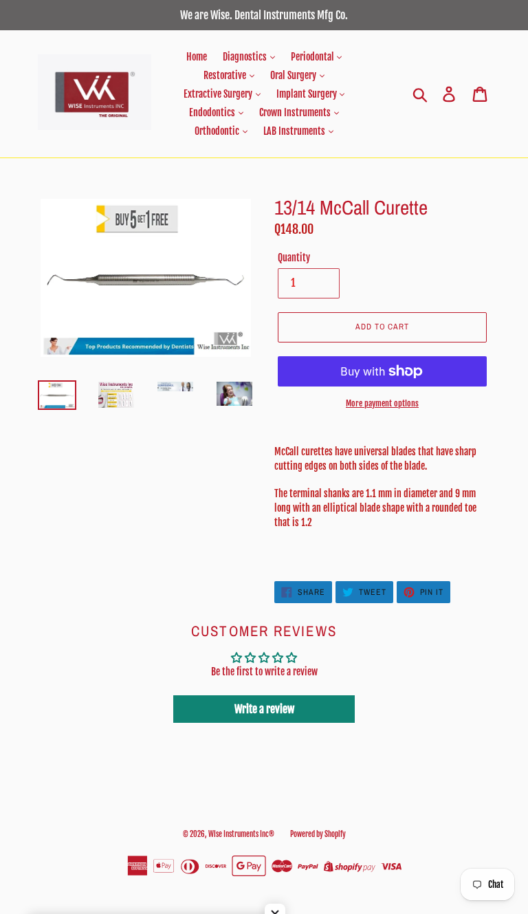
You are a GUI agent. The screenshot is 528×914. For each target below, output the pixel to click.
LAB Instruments (295, 131)
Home (196, 57)
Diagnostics (246, 57)
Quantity (294, 257)
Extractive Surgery (219, 94)
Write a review (264, 709)
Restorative (226, 75)
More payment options (382, 403)
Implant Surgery (307, 94)
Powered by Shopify (318, 834)
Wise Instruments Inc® (241, 834)
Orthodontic (218, 131)
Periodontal (313, 57)
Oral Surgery (294, 75)
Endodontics (213, 112)
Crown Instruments (296, 112)
